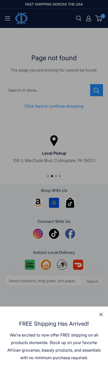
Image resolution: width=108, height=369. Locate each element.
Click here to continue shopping (54, 106)
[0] (99, 18)
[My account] (88, 18)
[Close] (101, 314)
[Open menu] (7, 18)
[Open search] (79, 18)
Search (92, 281)
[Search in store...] (96, 90)
